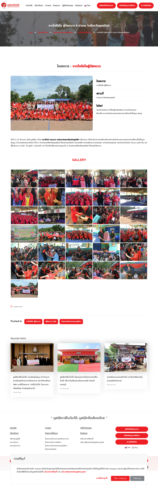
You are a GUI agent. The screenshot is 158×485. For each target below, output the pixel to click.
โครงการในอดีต (50, 449)
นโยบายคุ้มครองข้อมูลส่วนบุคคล (92, 442)
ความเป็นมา (14, 442)
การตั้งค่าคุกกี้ (102, 478)
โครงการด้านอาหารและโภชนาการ (57, 438)
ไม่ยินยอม (137, 478)
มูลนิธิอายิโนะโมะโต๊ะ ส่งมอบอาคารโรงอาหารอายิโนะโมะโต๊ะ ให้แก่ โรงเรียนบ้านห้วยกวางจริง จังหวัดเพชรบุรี (79, 381)
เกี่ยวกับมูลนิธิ (15, 438)
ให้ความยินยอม (120, 478)
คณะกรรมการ (15, 445)
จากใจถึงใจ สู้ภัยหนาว (33, 321)
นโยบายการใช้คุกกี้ (86, 438)
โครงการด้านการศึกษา (53, 442)
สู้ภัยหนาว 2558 (51, 321)
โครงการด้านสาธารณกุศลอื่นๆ (71, 321)
